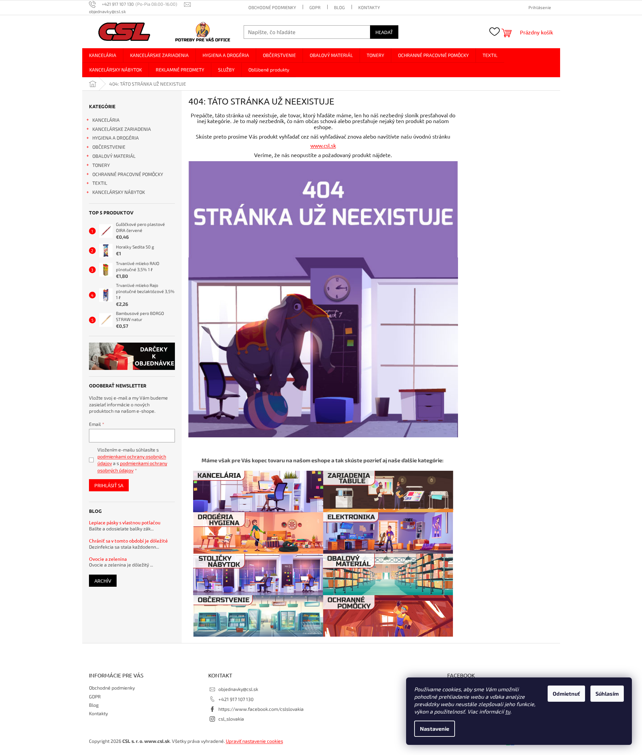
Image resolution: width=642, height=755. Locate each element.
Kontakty (369, 7)
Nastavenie (434, 728)
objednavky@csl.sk (238, 689)
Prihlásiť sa (108, 485)
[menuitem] (102, 55)
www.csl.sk (323, 145)
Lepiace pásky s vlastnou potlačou (124, 522)
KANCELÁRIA (106, 120)
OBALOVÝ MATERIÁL (113, 156)
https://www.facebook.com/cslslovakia (261, 709)
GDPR (314, 7)
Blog (339, 7)
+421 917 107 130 (235, 699)
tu (507, 711)
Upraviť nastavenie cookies (254, 741)
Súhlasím (607, 693)
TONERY (101, 165)
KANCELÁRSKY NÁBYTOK (118, 192)
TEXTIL (99, 183)
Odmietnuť (566, 693)
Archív (102, 581)
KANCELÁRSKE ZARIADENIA (121, 129)
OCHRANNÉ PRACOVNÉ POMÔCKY (127, 174)
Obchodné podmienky (272, 7)
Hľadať (384, 32)
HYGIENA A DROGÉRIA (115, 138)
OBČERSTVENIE (108, 147)
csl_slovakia (231, 719)
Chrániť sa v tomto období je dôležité (128, 540)
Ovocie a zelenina (108, 558)
